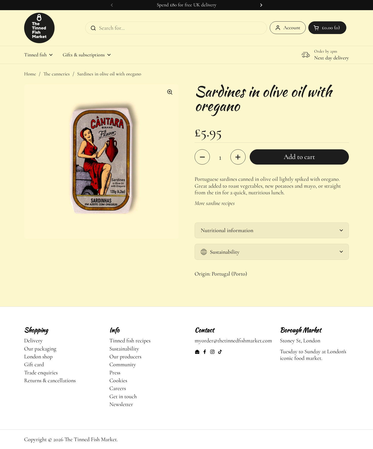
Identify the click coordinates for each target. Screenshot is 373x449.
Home (30, 74)
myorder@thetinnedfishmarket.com (233, 340)
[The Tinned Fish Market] (39, 28)
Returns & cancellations (50, 380)
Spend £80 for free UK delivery (186, 5)
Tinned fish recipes (129, 340)
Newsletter (121, 404)
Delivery (33, 340)
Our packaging (40, 348)
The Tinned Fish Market (90, 439)
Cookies (118, 380)
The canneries (56, 74)
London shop (38, 356)
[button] (202, 157)
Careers (117, 388)
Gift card (34, 364)
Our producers (125, 356)
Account (291, 28)
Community (122, 364)
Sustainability (124, 348)
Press (114, 372)
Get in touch (123, 396)
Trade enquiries (41, 372)
